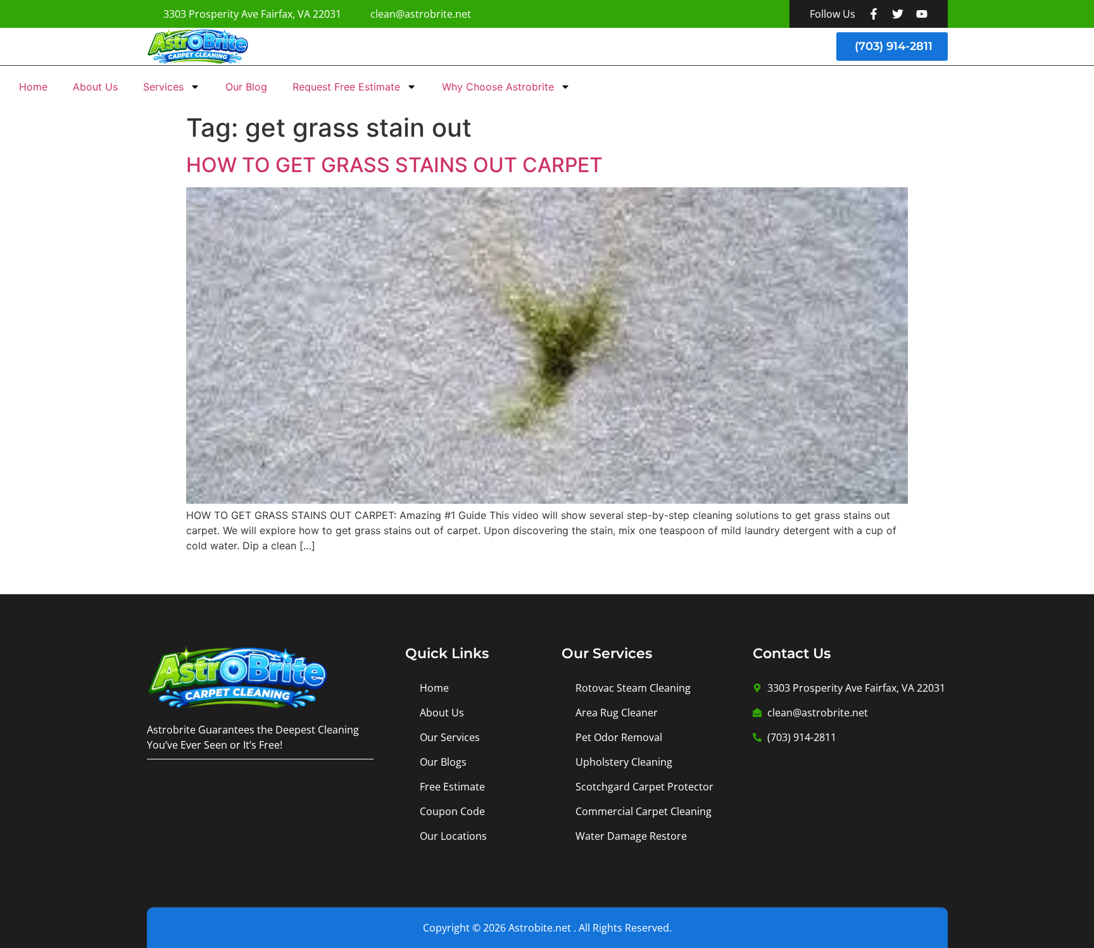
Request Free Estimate (346, 86)
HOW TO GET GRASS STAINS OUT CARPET (394, 165)
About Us (95, 86)
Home (33, 86)
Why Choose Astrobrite (498, 86)
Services (163, 86)
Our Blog (246, 86)
